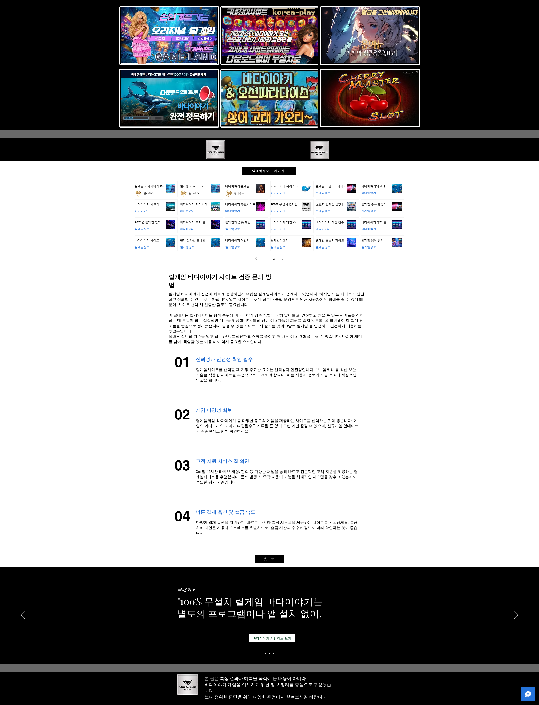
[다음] (516, 615)
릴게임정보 (323, 193)
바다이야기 (278, 193)
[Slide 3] (273, 653)
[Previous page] (256, 258)
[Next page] (283, 258)
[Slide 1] (265, 653)
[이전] (23, 615)
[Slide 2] (269, 653)
